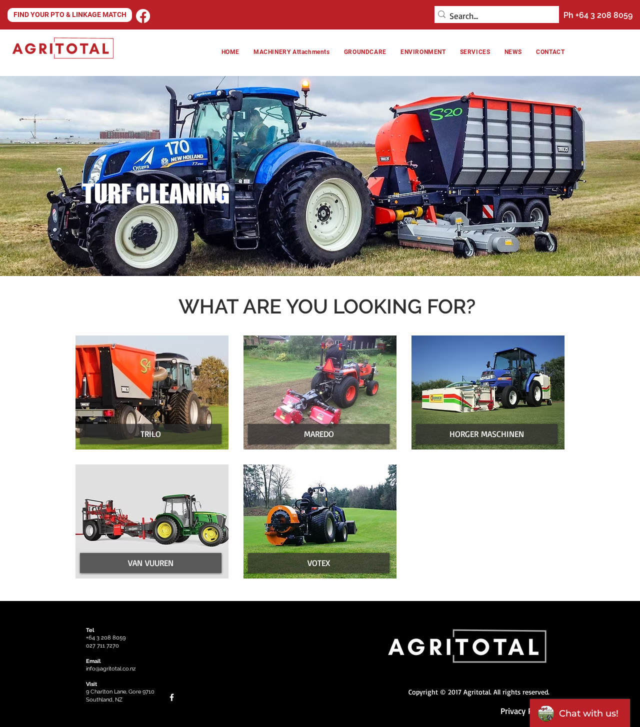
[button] (423, 52)
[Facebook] (143, 16)
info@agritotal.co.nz (111, 669)
